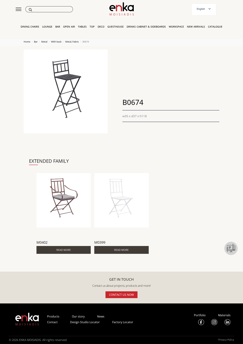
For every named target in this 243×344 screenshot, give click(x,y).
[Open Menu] (18, 9)
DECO (101, 26)
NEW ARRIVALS (196, 26)
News (100, 316)
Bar (36, 41)
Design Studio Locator (85, 322)
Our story (78, 316)
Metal (44, 41)
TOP (92, 26)
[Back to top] (235, 336)
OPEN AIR (69, 26)
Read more (63, 250)
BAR (57, 26)
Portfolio (200, 315)
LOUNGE (47, 26)
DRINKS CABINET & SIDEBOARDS (146, 26)
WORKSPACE (176, 26)
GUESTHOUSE (115, 26)
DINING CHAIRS (30, 26)
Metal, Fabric (72, 41)
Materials (224, 315)
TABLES (82, 26)
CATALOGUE (215, 26)
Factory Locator (122, 322)
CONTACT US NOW (121, 295)
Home (27, 41)
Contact (52, 322)
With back (56, 41)
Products (53, 316)
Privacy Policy (226, 339)
